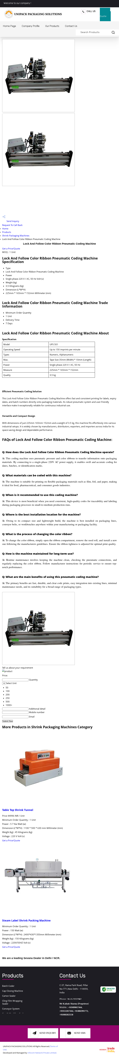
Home (5, 228)
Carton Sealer (9, 995)
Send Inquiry (12, 221)
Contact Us (71, 26)
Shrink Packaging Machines (15, 235)
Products (6, 232)
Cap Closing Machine (12, 990)
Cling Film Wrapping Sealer (12, 1002)
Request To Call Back (12, 225)
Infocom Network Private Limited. (42, 1052)
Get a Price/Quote (11, 248)
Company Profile (30, 26)
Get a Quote (105, 14)
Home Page (9, 26)
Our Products (52, 26)
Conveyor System (11, 1008)
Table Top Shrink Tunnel (17, 810)
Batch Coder (8, 985)
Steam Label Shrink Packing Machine (26, 920)
